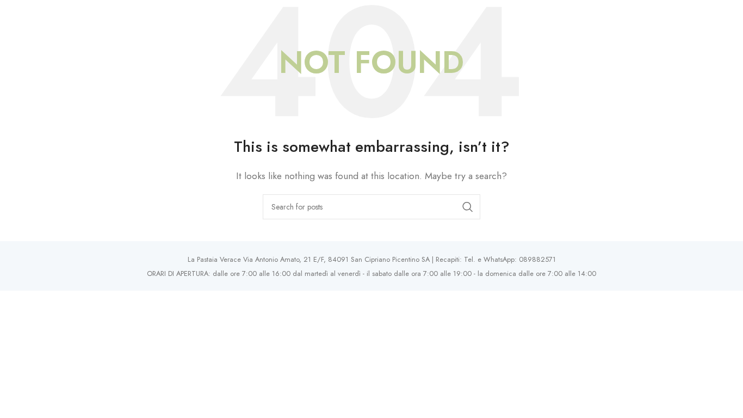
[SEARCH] (467, 206)
